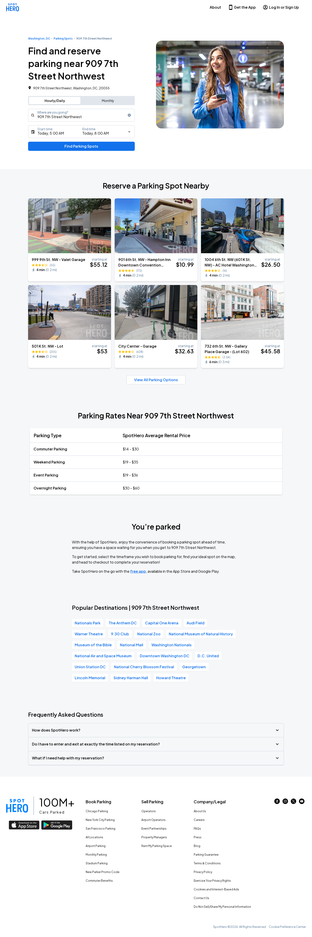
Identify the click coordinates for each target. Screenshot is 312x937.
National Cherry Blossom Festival (144, 666)
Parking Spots (63, 38)
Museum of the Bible (93, 644)
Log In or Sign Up (284, 7)
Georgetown (194, 666)
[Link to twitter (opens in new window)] (293, 802)
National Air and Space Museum (103, 655)
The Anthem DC (123, 622)
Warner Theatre (89, 633)
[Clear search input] (129, 115)
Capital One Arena (161, 622)
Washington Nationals (171, 644)
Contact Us (201, 898)
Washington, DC (39, 38)
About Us (200, 811)
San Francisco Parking (100, 828)
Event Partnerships (154, 828)
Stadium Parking (97, 863)
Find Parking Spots (81, 146)
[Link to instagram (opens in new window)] (285, 802)
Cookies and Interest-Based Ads (216, 889)
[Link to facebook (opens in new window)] (277, 802)
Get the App (245, 7)
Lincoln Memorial (90, 677)
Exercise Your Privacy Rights (212, 880)
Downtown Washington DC (164, 655)
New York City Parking (100, 820)
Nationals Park (87, 622)
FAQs (197, 828)
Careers (199, 820)
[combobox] (81, 115)
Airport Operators (153, 820)
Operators (148, 811)
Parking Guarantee (206, 854)
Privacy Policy (203, 872)
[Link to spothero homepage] (17, 806)
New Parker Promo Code (102, 872)
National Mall (131, 644)
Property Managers (154, 837)
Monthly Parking (96, 854)
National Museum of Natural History (201, 633)
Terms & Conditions (207, 863)
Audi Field (195, 622)
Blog (197, 846)
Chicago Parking (97, 811)
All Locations (94, 837)
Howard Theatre (171, 677)
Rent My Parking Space (156, 846)
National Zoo (149, 633)
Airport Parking (96, 846)
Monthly (108, 100)
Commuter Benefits (99, 880)
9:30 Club (120, 633)
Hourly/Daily (55, 100)
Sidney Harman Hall (131, 677)
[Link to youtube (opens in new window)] (301, 802)
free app (138, 571)
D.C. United (208, 655)
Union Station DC (90, 666)
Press (197, 837)
